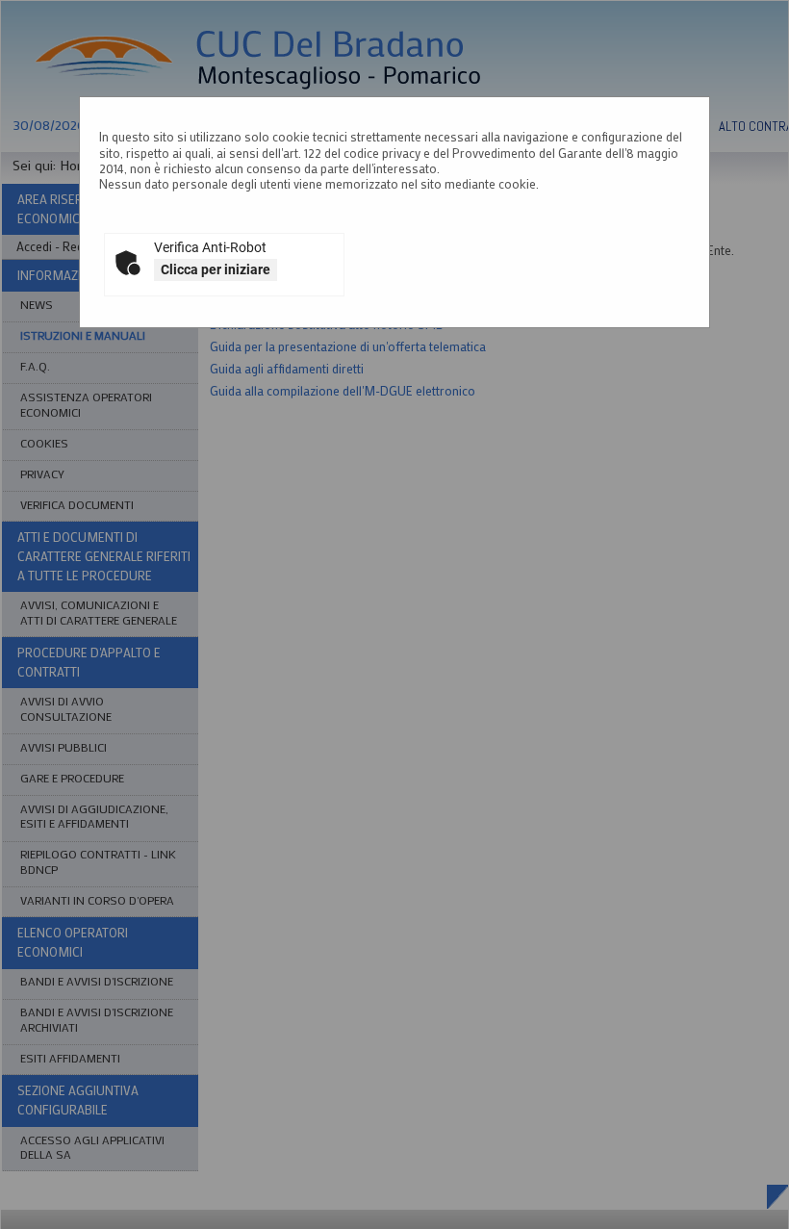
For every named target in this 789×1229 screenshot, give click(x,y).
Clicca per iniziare (215, 269)
